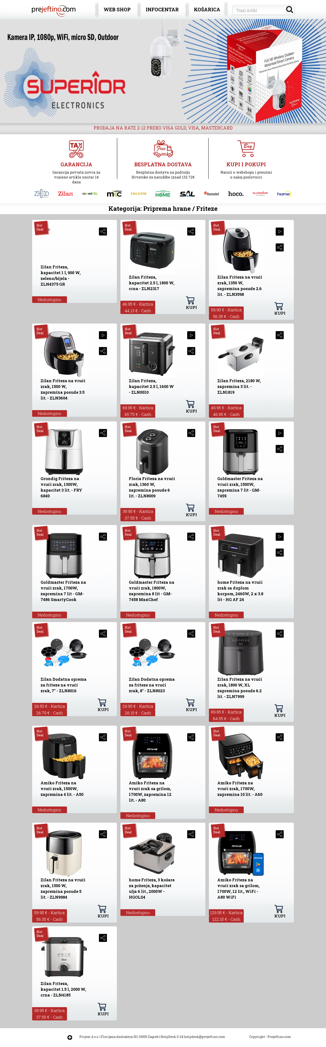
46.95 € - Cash (226, 414)
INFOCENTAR (162, 9)
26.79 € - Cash (49, 712)
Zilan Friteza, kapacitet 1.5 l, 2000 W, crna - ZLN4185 (63, 989)
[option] (163, 71)
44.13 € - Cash (138, 310)
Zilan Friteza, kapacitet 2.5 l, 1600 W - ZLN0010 (151, 386)
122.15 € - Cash (226, 919)
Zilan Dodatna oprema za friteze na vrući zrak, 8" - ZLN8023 (152, 685)
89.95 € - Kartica (226, 712)
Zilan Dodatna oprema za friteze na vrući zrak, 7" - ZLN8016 (63, 685)
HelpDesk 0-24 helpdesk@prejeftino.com (193, 1037)
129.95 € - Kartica (226, 912)
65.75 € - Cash (138, 414)
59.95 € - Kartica (226, 309)
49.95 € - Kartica (226, 407)
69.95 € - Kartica (138, 407)
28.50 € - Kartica (49, 706)
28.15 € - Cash (138, 712)
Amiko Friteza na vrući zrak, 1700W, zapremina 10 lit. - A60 (239, 788)
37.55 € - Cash (138, 518)
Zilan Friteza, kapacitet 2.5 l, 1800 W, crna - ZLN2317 (151, 282)
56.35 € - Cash (226, 316)
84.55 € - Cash (226, 718)
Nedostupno (49, 299)
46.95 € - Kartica (137, 304)
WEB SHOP (117, 9)
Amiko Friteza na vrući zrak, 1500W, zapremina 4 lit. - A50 (62, 788)
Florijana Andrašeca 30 (119, 1037)
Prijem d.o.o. (89, 1037)
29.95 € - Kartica (137, 706)
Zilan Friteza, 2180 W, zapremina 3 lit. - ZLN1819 (239, 386)
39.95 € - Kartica (138, 511)
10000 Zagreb (149, 1037)
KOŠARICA (207, 9)
